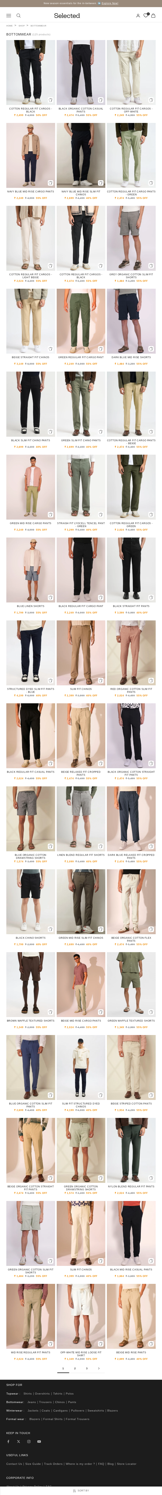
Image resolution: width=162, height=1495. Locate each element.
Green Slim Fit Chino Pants (81, 440)
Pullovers (77, 1410)
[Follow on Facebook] (8, 1441)
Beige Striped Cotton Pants (131, 1103)
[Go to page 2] (99, 1368)
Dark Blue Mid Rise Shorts (131, 357)
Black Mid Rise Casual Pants (131, 1269)
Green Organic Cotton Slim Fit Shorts (30, 1271)
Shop (22, 26)
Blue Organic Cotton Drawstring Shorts (30, 856)
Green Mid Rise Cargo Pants (30, 523)
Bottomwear (38, 26)
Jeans (31, 1402)
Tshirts (58, 1393)
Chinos (60, 1402)
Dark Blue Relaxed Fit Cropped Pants (131, 856)
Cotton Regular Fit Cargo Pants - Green (131, 193)
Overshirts (42, 1393)
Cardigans (60, 1410)
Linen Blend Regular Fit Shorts (81, 855)
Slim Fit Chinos (81, 689)
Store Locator (127, 1463)
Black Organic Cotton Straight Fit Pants (131, 773)
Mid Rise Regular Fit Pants (30, 1352)
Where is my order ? (80, 1463)
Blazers (112, 1410)
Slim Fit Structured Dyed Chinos (81, 1105)
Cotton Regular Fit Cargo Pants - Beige (131, 442)
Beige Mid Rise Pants (131, 1352)
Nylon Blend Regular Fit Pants (131, 1186)
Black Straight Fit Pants (131, 606)
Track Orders (53, 1463)
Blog (110, 1463)
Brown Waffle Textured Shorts (31, 1020)
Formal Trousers (77, 1419)
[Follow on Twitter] (19, 1441)
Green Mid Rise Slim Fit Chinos (81, 938)
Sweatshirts (96, 1410)
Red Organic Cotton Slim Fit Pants (131, 690)
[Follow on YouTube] (39, 1441)
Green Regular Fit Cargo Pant (81, 357)
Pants (72, 1402)
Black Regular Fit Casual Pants (31, 772)
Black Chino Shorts (30, 938)
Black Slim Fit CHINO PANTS (30, 440)
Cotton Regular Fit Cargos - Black (30, 110)
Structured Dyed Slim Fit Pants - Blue (30, 690)
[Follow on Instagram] (29, 1441)
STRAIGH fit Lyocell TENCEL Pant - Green (81, 525)
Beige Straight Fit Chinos (30, 357)
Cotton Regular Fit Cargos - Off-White (131, 110)
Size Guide (33, 1463)
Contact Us (14, 1463)
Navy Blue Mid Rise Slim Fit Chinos (81, 193)
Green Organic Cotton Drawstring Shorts (81, 1188)
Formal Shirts (53, 1419)
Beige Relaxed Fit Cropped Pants (81, 773)
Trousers (45, 1402)
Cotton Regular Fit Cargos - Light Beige (30, 276)
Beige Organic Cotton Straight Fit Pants (31, 1188)
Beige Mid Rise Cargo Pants (81, 1020)
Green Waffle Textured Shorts (131, 1020)
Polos (70, 1393)
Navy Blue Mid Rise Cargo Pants (30, 191)
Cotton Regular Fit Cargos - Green (131, 525)
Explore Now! (110, 3)
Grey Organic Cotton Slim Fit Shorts (131, 276)
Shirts (28, 1393)
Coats (46, 1410)
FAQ (101, 1463)
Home (9, 26)
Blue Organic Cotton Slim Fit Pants (30, 1105)
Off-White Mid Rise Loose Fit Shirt (81, 1354)
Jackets (33, 1410)
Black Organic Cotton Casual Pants (81, 110)
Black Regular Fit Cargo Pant (81, 606)
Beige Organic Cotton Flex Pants (131, 939)
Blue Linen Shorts (30, 606)
